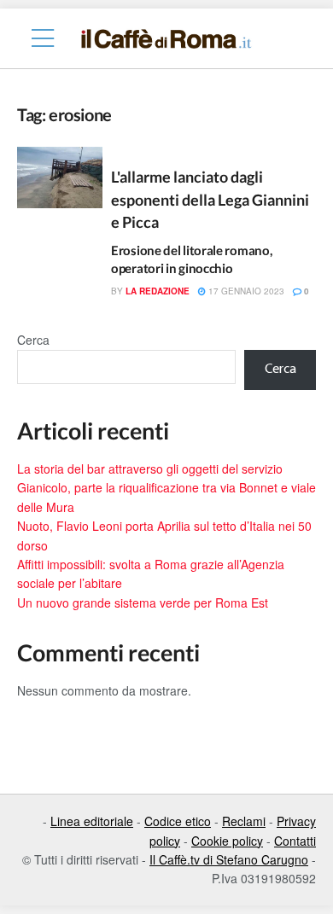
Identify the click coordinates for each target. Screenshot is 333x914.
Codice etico (177, 821)
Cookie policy (227, 840)
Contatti (295, 840)
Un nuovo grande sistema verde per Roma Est (142, 602)
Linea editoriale (91, 821)
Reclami (244, 821)
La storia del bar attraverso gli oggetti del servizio (150, 468)
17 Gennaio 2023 (245, 291)
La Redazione (158, 291)
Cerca (33, 339)
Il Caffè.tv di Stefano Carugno (228, 859)
